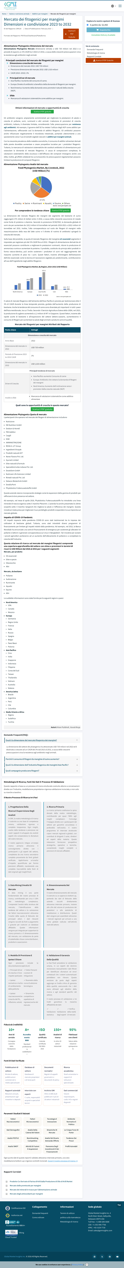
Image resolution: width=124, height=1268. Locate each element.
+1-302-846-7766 (99, 1224)
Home (4, 14)
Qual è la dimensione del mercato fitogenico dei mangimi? (31, 740)
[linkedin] (94, 1256)
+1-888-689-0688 (102, 1222)
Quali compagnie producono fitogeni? (22, 770)
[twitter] (102, 1256)
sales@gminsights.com (102, 1230)
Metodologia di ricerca (96, 53)
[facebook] (109, 1256)
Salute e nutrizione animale (19, 14)
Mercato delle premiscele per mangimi (25, 1185)
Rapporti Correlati (94, 56)
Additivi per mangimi (40, 14)
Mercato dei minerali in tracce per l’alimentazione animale (33, 1189)
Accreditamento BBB (27, 1037)
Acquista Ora (105, 30)
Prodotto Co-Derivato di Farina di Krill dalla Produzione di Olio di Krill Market (41, 1181)
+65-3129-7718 (99, 1227)
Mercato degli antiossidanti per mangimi (26, 1194)
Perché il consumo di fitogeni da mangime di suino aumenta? (32, 759)
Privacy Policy (77, 1264)
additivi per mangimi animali (59, 137)
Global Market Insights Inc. (15, 1256)
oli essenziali (65, 239)
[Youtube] (117, 1256)
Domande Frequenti (95, 49)
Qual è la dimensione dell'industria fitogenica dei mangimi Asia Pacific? (37, 764)
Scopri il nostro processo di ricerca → (63, 1161)
